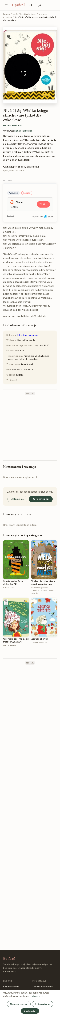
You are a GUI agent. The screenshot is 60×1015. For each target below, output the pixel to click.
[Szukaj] (31, 5)
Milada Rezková (12, 125)
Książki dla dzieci (28, 14)
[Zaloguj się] (40, 5)
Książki (15, 14)
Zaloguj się (17, 499)
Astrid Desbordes (39, 643)
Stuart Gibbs (8, 588)
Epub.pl (18, 5)
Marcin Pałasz (9, 645)
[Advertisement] (30, 427)
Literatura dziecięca (27, 335)
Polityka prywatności (42, 986)
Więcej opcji (37, 996)
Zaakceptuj (30, 1011)
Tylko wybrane (42, 1004)
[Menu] (6, 5)
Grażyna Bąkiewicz (39, 588)
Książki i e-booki (11, 986)
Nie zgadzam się (19, 1004)
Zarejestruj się (40, 499)
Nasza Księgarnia (23, 130)
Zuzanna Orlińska (39, 590)
